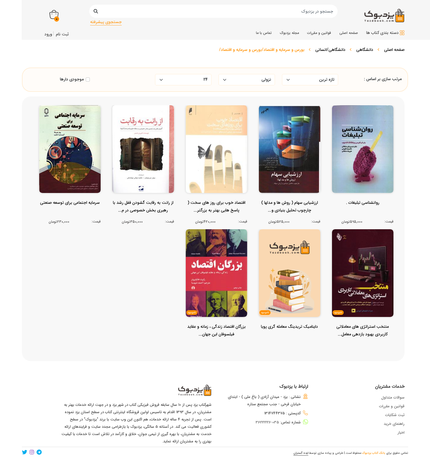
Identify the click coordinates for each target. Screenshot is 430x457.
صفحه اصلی (394, 49)
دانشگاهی (364, 49)
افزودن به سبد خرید (365, 148)
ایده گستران (300, 453)
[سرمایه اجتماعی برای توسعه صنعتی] (70, 214)
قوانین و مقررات (392, 406)
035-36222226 (267, 422)
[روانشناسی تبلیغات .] (362, 214)
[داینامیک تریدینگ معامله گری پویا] (289, 338)
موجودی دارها (72, 79)
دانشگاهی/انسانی (330, 49)
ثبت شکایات (395, 415)
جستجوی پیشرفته (106, 22)
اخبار (401, 433)
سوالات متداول (393, 397)
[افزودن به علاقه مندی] (362, 159)
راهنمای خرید (394, 424)
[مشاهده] (380, 159)
